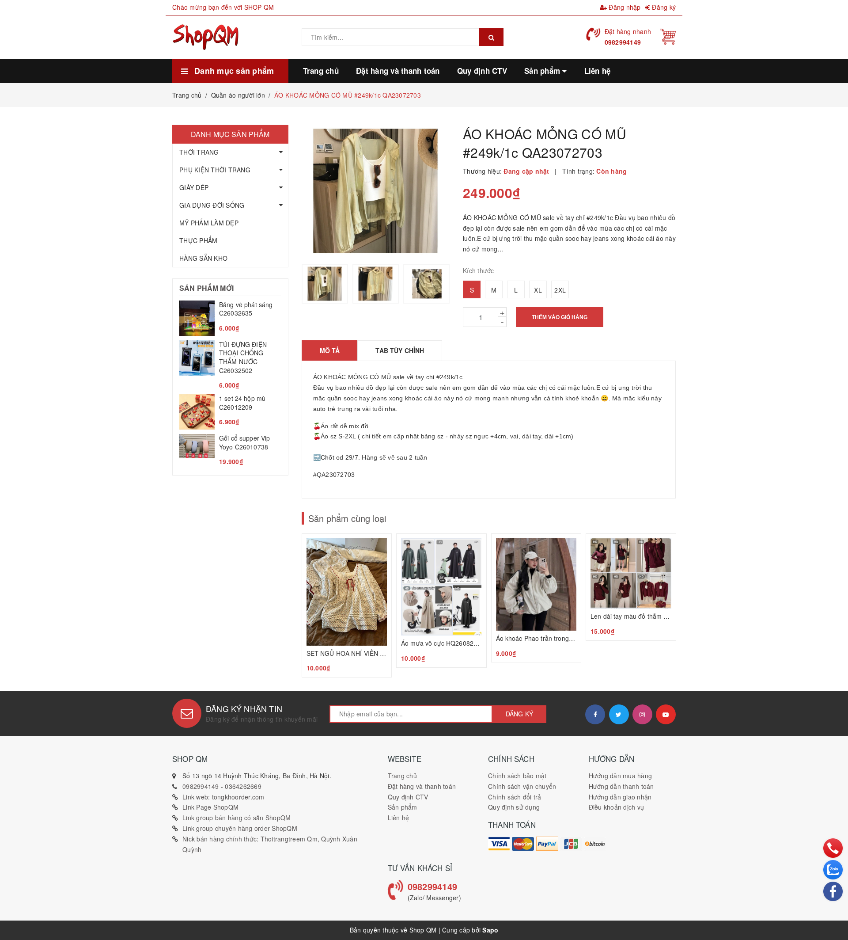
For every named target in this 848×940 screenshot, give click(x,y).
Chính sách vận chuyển (522, 786)
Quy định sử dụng (514, 807)
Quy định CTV (408, 796)
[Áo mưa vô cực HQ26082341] (441, 600)
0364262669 (243, 786)
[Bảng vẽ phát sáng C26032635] (230, 318)
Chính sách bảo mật (517, 775)
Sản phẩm (402, 807)
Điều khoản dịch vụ (616, 807)
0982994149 (623, 42)
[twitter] (619, 714)
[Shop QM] (499, 844)
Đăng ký (663, 7)
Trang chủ (402, 775)
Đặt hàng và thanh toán (422, 786)
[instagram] (642, 714)
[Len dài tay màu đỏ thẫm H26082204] (631, 587)
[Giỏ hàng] (668, 35)
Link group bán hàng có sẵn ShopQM (236, 817)
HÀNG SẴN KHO (203, 258)
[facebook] (595, 714)
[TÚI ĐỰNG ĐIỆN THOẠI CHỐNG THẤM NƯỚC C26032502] (230, 365)
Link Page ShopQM (210, 807)
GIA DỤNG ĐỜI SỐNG (211, 205)
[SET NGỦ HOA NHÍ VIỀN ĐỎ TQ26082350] (347, 605)
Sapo (490, 929)
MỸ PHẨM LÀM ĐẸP (208, 222)
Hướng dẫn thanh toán (621, 786)
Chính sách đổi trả (514, 796)
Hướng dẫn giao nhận (620, 796)
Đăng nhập (624, 7)
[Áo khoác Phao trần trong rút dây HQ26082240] (536, 598)
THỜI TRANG (199, 152)
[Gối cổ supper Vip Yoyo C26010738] (230, 450)
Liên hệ (398, 817)
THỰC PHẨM (198, 240)
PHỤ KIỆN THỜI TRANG (214, 169)
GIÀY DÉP (193, 187)
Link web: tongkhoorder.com (223, 796)
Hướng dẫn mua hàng (620, 775)
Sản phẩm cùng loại (347, 518)
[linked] (666, 714)
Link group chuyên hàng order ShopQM (239, 828)
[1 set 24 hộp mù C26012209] (230, 412)
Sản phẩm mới (206, 288)
